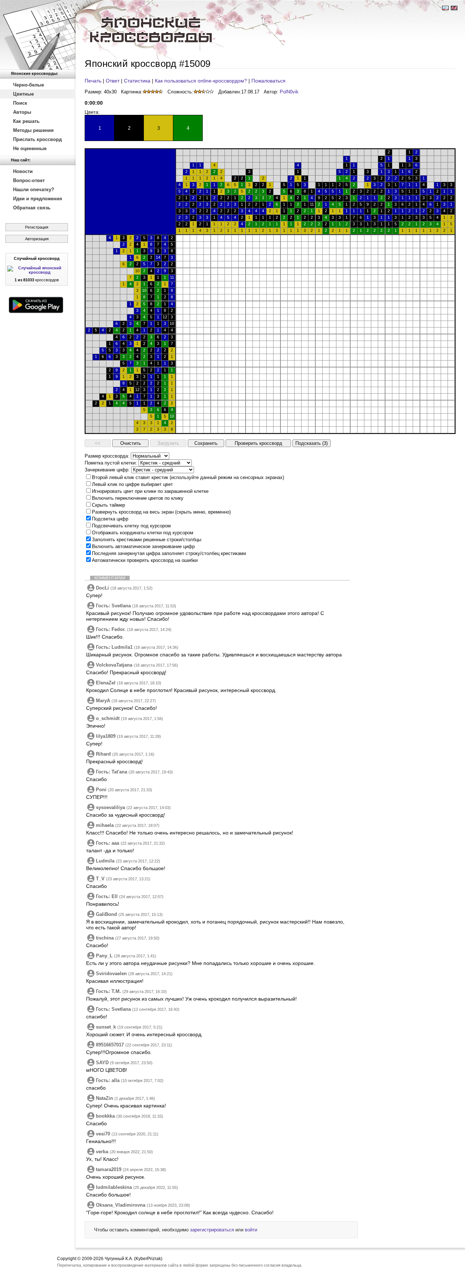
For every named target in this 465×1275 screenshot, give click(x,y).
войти (251, 1229)
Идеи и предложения (37, 198)
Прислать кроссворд (37, 139)
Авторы (22, 112)
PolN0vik (289, 91)
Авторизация (37, 239)
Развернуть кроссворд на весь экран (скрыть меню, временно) (161, 512)
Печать (93, 81)
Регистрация (36, 227)
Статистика (137, 81)
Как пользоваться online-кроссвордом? (201, 81)
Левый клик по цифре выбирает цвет (132, 484)
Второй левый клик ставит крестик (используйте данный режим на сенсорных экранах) (188, 477)
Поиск (20, 103)
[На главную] (38, 35)
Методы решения (33, 130)
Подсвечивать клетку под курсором (131, 525)
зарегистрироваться (212, 1229)
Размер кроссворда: (107, 456)
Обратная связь (31, 207)
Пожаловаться (268, 81)
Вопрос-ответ (29, 180)
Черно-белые (28, 85)
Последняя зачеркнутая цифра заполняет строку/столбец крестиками (169, 553)
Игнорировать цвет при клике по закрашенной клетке (150, 491)
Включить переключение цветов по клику (137, 498)
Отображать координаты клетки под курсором (142, 532)
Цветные (23, 94)
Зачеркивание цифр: (107, 469)
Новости (23, 171)
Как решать (26, 121)
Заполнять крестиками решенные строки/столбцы (146, 539)
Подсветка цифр (110, 519)
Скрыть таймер (108, 505)
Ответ (113, 81)
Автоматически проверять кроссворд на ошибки (145, 560)
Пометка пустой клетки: (111, 463)
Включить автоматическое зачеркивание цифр (143, 546)
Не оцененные (29, 148)
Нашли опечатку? (33, 189)
